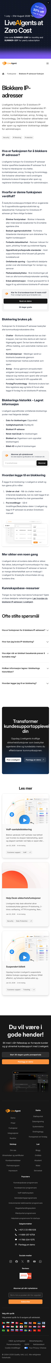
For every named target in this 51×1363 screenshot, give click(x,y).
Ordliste (38, 1155)
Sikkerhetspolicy (36, 1341)
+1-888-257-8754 (26, 1234)
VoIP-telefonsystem (25, 1193)
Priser (13, 1123)
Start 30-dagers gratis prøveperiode (25, 1055)
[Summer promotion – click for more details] (25, 29)
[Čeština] (12, 1323)
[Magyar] (12, 1327)
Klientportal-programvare (25, 1213)
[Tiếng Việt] (34, 1330)
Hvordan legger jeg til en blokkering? (19, 683)
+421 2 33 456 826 (27, 1229)
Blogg (38, 1150)
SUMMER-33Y (11, 40)
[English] (30, 1323)
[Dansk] (16, 1323)
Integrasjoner (13, 1133)
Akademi (38, 1160)
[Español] (34, 1323)
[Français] (3, 1327)
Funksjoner (11, 74)
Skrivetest (38, 1171)
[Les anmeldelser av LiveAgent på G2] (25, 1276)
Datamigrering (38, 1121)
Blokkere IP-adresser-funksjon (31, 74)
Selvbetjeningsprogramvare (25, 1198)
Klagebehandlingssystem (25, 1208)
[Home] (3, 73)
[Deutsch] (21, 1323)
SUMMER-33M (21, 37)
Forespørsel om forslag (38, 1137)
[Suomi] (43, 1323)
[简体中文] (39, 1330)
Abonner (42, 463)
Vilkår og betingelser (17, 1341)
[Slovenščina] (21, 1330)
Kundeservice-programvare (25, 1188)
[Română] (7, 1330)
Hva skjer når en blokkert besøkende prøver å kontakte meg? (23, 655)
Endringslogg (38, 1132)
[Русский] (12, 1330)
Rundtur (13, 1138)
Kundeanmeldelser (13, 1160)
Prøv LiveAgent (13, 760)
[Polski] (43, 1327)
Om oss (13, 1150)
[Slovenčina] (16, 1330)
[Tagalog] (30, 1330)
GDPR (27, 1344)
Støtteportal (38, 1116)
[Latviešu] (30, 1327)
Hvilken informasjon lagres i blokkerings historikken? (21, 670)
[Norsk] (39, 1327)
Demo (13, 1118)
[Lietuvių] (25, 1327)
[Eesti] (39, 1323)
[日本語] (21, 1327)
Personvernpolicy (14, 1344)
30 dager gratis (25, 307)
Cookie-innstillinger (12, 1348)
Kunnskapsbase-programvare (25, 1183)
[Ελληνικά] (25, 1323)
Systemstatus (38, 1126)
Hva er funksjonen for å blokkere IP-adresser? (23, 630)
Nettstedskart (38, 1344)
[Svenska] (25, 1330)
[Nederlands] (34, 1327)
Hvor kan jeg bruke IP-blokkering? (18, 641)
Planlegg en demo (33, 760)
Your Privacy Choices (37, 1348)
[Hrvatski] (7, 1327)
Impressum (13, 1171)
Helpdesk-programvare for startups (25, 1218)
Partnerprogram (13, 1165)
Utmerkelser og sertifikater (13, 1155)
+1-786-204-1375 (26, 1239)
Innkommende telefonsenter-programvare (25, 1203)
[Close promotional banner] (48, 2)
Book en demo (25, 301)
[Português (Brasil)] (3, 1330)
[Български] (7, 1323)
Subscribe (25, 1302)
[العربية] (3, 1323)
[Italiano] (16, 1327)
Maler (38, 1165)
